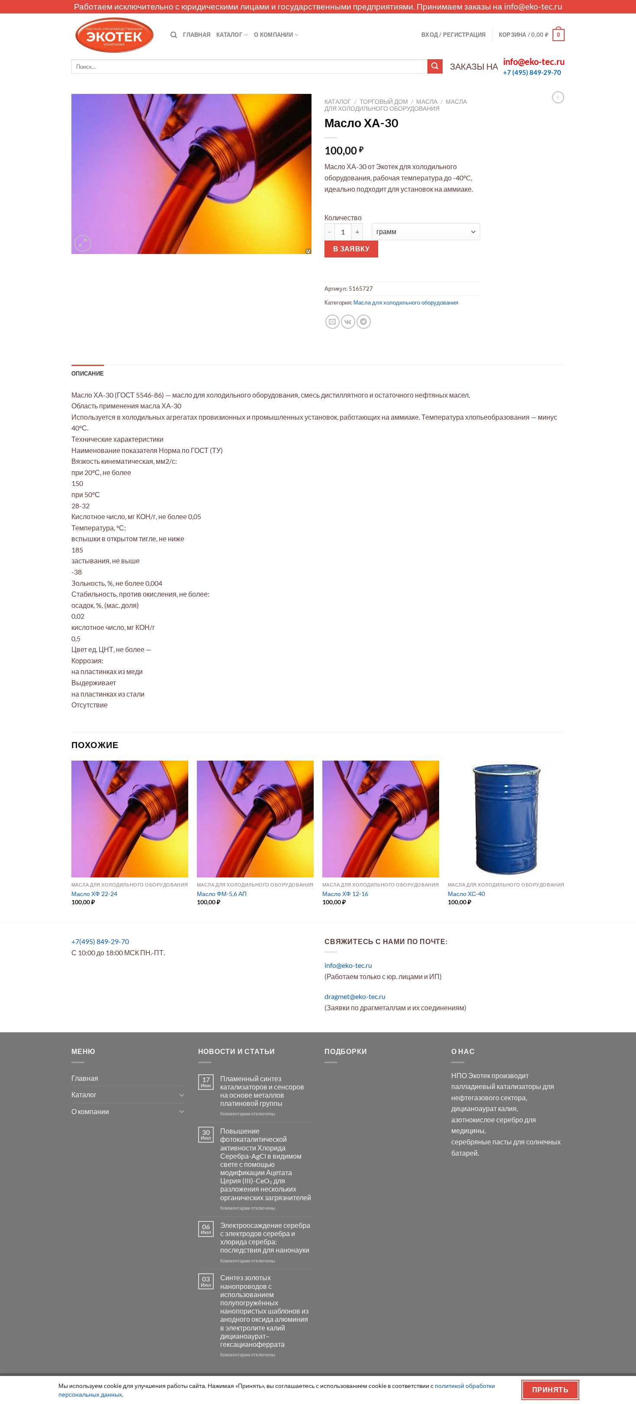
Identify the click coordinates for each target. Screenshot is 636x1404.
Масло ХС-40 (466, 893)
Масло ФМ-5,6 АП (222, 893)
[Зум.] (82, 243)
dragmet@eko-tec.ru (354, 996)
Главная (196, 34)
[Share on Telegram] (364, 322)
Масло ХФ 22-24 (94, 893)
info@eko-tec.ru (533, 6)
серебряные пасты (481, 1141)
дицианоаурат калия (484, 1108)
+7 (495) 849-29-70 (532, 72)
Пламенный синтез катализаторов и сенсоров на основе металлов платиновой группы (262, 1091)
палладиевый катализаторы (496, 1086)
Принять (550, 1390)
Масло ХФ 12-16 (345, 893)
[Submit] (434, 66)
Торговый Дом (384, 101)
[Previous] (71, 841)
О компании (273, 34)
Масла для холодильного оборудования (395, 105)
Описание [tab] (87, 373)
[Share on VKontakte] (348, 322)
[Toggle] (181, 1094)
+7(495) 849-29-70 (100, 941)
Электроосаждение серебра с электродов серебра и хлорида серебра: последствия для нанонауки (265, 1237)
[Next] (564, 841)
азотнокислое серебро (487, 1119)
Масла (426, 101)
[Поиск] (173, 35)
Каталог (229, 34)
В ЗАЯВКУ (351, 249)
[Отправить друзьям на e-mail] (332, 322)
